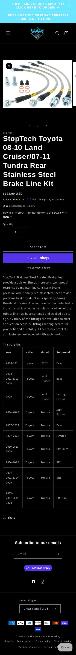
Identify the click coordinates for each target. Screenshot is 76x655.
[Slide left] (30, 126)
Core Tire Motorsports (35, 636)
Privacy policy (43, 641)
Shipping (7, 205)
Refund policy (24, 641)
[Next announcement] (69, 6)
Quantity (8, 224)
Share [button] (11, 517)
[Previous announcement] (7, 6)
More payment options (38, 267)
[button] (8, 33)
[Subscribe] (57, 554)
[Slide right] (46, 126)
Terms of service (62, 641)
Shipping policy (52, 647)
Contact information (29, 647)
